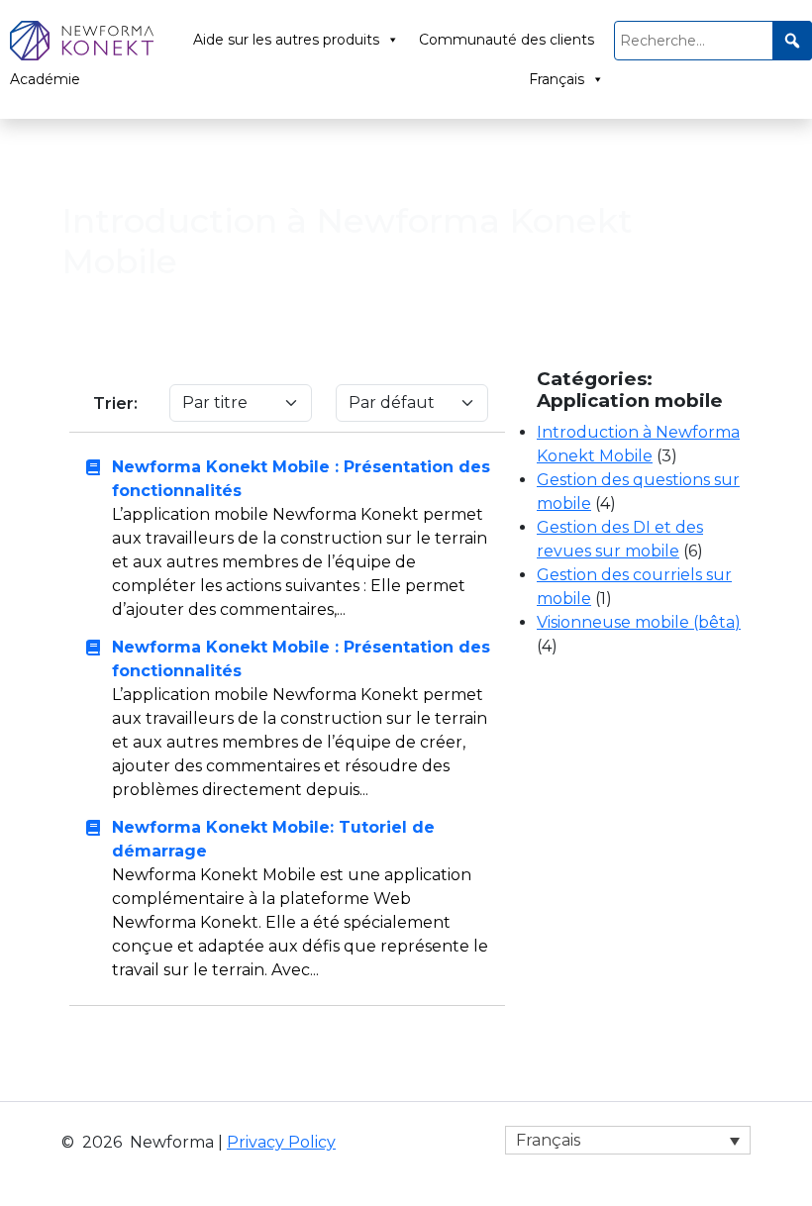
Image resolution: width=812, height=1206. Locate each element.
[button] (792, 40)
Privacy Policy (281, 1142)
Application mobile (225, 157)
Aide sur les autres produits (286, 40)
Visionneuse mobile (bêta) (639, 622)
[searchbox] (713, 40)
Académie (45, 79)
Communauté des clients (506, 40)
